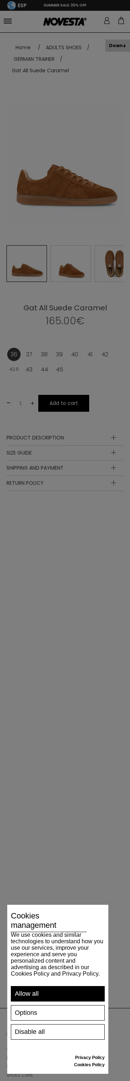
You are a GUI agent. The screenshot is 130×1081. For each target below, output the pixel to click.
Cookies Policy (89, 1065)
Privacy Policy (90, 1057)
